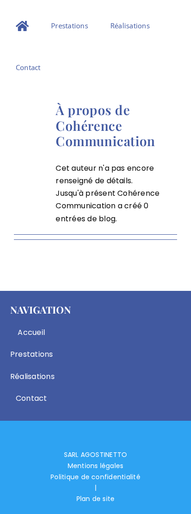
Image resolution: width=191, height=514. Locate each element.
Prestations (31, 354)
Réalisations (31, 376)
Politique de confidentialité (95, 477)
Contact (31, 398)
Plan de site (95, 498)
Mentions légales (96, 465)
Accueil (31, 332)
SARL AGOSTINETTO (95, 454)
